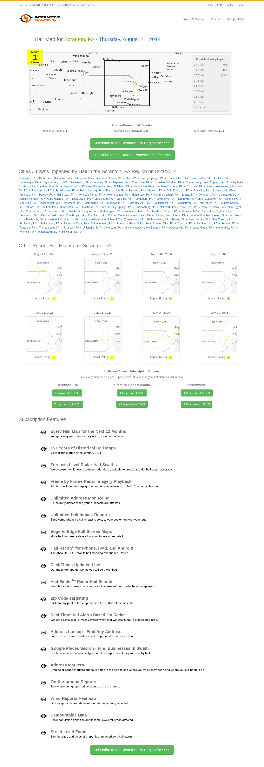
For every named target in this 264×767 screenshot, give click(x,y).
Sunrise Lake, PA (207, 223)
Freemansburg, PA (91, 190)
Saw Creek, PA (221, 219)
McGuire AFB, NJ (140, 202)
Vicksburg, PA (112, 227)
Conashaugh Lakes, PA (168, 182)
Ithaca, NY (188, 194)
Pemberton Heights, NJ (215, 211)
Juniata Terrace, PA (31, 198)
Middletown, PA (186, 202)
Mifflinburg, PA (208, 202)
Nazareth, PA (168, 207)
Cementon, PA (79, 182)
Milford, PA (32, 207)
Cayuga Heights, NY (55, 182)
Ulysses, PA (71, 227)
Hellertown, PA (65, 194)
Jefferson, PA (207, 194)
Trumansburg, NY (49, 227)
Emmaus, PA (195, 186)
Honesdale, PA (141, 194)
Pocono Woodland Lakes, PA (207, 215)
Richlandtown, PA (157, 219)
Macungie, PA (27, 202)
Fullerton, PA (136, 190)
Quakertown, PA (133, 219)
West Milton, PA (202, 227)
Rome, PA (178, 219)
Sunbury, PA (185, 223)
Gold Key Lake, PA (178, 190)
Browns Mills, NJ (200, 178)
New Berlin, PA (189, 207)
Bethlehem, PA (83, 178)
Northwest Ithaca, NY (165, 211)
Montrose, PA (90, 207)
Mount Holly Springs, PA (117, 207)
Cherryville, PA (141, 182)
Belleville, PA (62, 178)
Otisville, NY (189, 211)
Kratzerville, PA (81, 198)
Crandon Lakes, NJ (48, 186)
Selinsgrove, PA (49, 223)
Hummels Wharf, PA (166, 194)
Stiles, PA (143, 223)
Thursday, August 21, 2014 (130, 39)
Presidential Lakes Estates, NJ (66, 219)
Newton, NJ (58, 211)
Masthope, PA (72, 202)
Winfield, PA (26, 231)
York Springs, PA (72, 231)
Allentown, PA (27, 178)
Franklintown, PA (65, 190)
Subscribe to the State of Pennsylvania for (132, 155)
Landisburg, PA (104, 198)
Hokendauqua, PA (117, 194)
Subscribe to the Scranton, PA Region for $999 (132, 750)
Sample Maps (236, 19)
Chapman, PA (119, 182)
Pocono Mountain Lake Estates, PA (129, 215)
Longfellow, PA (233, 198)
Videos (215, 19)
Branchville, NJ (177, 178)
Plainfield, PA (96, 215)
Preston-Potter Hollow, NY (104, 219)
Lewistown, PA (165, 198)
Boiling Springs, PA (152, 178)
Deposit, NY (71, 186)
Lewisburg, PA (144, 198)
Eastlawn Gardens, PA (169, 186)
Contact (229, 5)
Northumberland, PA (136, 211)
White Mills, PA (225, 227)
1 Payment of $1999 (197, 393)
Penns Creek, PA (51, 215)
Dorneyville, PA (142, 186)
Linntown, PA (186, 198)
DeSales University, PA (96, 186)
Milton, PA (49, 207)
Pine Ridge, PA (75, 215)
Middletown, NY (163, 202)
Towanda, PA (27, 227)
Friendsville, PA (115, 190)
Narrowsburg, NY (146, 207)
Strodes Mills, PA (163, 223)
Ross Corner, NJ (198, 219)
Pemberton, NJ (28, 215)
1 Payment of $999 (67, 393)
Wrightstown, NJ (48, 231)
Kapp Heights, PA (57, 198)
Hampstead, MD (223, 190)
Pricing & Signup (193, 19)
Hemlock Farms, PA (90, 194)
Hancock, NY (27, 194)
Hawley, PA (46, 194)
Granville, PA (201, 190)
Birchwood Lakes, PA (108, 178)
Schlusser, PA (27, 223)
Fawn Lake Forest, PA (220, 186)
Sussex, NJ (228, 223)
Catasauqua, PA (29, 182)
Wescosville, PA (179, 227)
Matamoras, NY (94, 202)
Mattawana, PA (116, 202)
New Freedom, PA (36, 211)
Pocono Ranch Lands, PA (170, 215)
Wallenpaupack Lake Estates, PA (145, 227)
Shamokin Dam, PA (75, 223)
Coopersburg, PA (196, 182)
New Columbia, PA (213, 207)
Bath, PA (44, 178)
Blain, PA (131, 178)
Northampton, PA (110, 211)
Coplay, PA (216, 182)
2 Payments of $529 (67, 404)
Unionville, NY (91, 227)
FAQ (219, 5)
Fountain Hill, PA (41, 190)
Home (210, 5)
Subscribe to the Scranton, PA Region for (132, 143)
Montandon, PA (69, 207)
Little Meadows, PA (209, 198)
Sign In (241, 5)
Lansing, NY (124, 198)
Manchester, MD (50, 202)
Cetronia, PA (99, 182)
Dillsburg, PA (122, 186)
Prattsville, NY (35, 219)
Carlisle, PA (221, 178)
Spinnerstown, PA (101, 223)
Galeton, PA (155, 190)
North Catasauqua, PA (82, 211)
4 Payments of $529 (197, 404)
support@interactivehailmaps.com (76, 5)
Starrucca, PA (124, 223)
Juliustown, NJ (228, 194)
